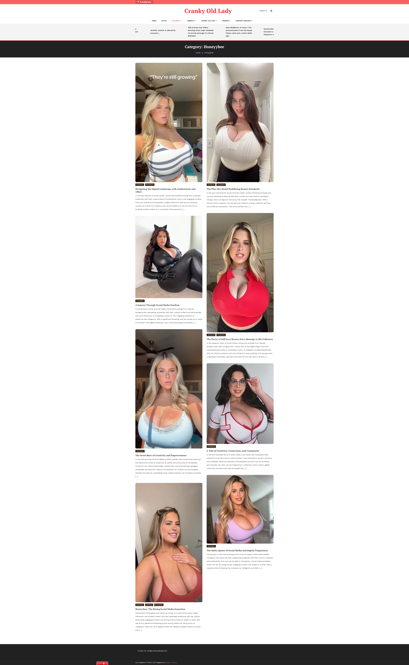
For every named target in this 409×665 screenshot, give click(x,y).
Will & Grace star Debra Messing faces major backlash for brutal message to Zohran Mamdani (171, 32)
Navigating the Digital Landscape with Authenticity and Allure (165, 190)
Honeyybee (149, 184)
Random (225, 21)
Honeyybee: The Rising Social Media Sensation (160, 609)
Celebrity (176, 21)
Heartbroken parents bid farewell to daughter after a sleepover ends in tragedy (246, 31)
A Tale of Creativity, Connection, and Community (233, 450)
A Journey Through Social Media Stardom (157, 305)
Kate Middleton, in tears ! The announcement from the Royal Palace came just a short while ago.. (210, 32)
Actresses (139, 184)
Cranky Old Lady (208, 11)
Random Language (243, 21)
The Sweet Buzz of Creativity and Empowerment (160, 455)
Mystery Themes (171, 662)
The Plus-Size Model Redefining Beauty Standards (233, 189)
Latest (164, 21)
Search (262, 11)
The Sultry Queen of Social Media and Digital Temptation (237, 550)
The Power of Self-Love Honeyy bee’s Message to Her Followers (240, 339)
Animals (190, 21)
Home (154, 21)
